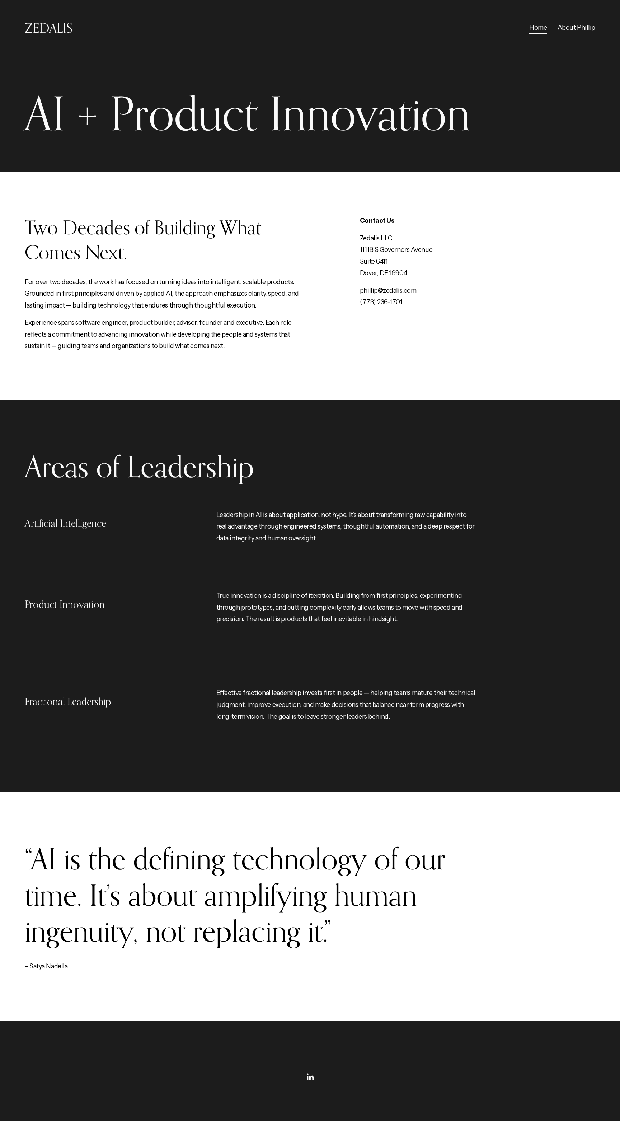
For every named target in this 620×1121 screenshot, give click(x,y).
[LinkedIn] (310, 1077)
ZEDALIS (48, 28)
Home (538, 27)
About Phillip (576, 27)
